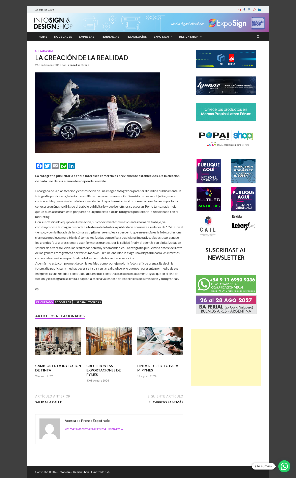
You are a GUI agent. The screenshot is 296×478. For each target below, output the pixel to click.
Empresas (86, 36)
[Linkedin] (259, 10)
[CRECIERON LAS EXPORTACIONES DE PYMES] (109, 343)
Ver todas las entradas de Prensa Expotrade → (94, 429)
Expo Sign (161, 36)
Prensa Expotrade (78, 65)
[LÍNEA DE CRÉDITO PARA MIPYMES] (160, 343)
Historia (80, 302)
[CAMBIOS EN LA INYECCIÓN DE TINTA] (58, 343)
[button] (284, 466)
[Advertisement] (226, 357)
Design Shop (188, 36)
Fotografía (63, 302)
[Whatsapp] (254, 10)
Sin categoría (44, 51)
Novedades (63, 36)
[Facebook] (244, 10)
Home (43, 36)
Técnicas (94, 302)
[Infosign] (239, 10)
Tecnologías (136, 36)
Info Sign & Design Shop (74, 472)
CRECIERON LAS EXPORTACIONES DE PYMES (103, 370)
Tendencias (110, 36)
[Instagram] (249, 10)
